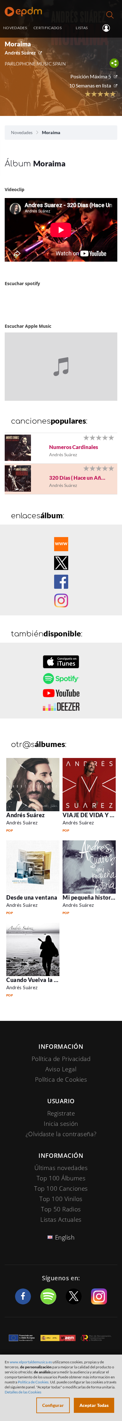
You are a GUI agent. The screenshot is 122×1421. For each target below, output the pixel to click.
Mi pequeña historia (89, 897)
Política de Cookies (61, 1079)
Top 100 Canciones (61, 1188)
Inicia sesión (108, 28)
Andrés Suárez (20, 52)
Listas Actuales (61, 1219)
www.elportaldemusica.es (31, 1362)
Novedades (22, 132)
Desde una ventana (31, 897)
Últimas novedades (61, 1168)
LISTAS (82, 27)
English (65, 1237)
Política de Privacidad (61, 1059)
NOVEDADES (15, 27)
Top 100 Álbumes (61, 1178)
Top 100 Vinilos (61, 1199)
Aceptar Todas (94, 1405)
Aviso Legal (60, 1069)
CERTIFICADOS (47, 27)
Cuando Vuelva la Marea (39, 979)
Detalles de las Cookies (23, 1392)
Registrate (61, 1113)
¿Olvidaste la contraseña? (61, 1134)
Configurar (53, 1405)
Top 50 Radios (61, 1209)
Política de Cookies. (33, 1382)
